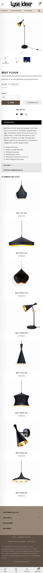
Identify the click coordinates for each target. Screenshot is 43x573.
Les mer (22, 556)
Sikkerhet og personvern (16, 541)
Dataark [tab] (7, 165)
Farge (3, 93)
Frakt (14, 537)
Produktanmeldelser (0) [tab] (13, 170)
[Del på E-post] (26, 114)
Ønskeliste (33, 102)
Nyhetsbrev (31, 541)
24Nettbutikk (25, 562)
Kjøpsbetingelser (24, 537)
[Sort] (21, 34)
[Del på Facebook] (21, 114)
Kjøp (12, 102)
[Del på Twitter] (17, 114)
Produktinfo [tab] (9, 122)
